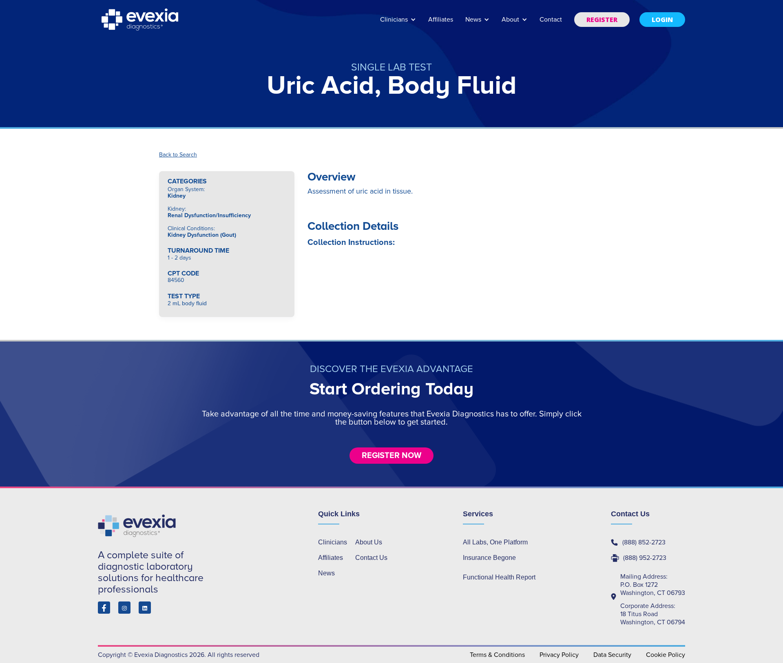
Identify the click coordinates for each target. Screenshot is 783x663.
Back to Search (178, 155)
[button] (398, 23)
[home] (141, 19)
